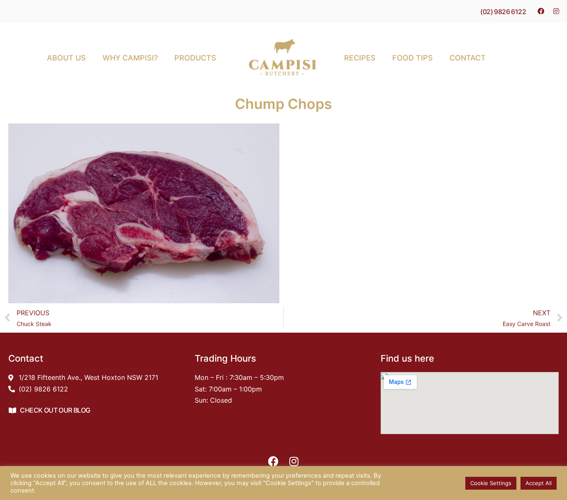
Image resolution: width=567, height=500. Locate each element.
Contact (468, 57)
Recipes (360, 57)
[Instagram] (556, 11)
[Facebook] (540, 11)
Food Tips (412, 57)
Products (195, 57)
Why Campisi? (130, 57)
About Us (66, 57)
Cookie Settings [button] (490, 483)
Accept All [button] (538, 483)
